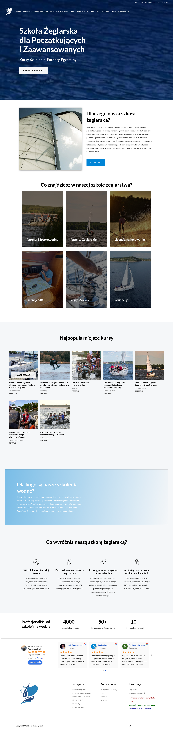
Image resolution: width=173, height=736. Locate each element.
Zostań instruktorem (147, 2)
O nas (136, 2)
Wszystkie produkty (24, 11)
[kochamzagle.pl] (8, 11)
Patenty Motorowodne (42, 239)
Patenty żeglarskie (79, 689)
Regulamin (133, 689)
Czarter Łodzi (124, 11)
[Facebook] (130, 726)
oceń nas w (34, 662)
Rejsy (114, 11)
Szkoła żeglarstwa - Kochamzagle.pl (35, 647)
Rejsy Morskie (80, 300)
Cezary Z (125, 645)
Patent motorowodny (59, 11)
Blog (158, 2)
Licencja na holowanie (79, 11)
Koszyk (104, 700)
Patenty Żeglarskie (83, 239)
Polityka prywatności (137, 693)
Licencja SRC (95, 11)
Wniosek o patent (142, 705)
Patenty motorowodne (81, 693)
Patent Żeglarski (41, 11)
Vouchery (106, 11)
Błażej (93, 645)
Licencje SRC (35, 300)
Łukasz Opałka (66, 645)
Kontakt (165, 2)
